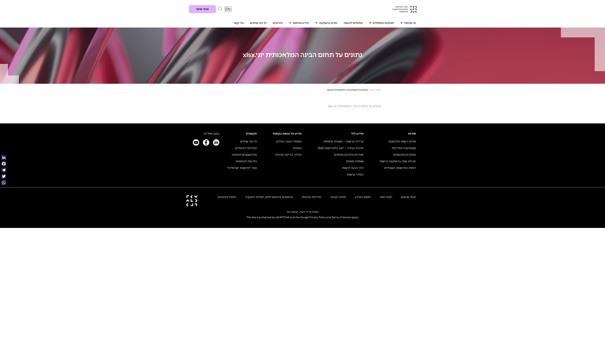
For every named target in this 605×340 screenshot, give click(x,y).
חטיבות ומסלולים (383, 23)
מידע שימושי (301, 23)
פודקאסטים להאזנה (244, 154)
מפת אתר (385, 197)
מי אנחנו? (410, 23)
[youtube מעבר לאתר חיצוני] (196, 143)
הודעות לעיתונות (246, 161)
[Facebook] (4, 164)
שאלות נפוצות (355, 161)
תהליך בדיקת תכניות (288, 154)
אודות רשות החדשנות (402, 141)
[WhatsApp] (4, 182)
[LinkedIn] (4, 157)
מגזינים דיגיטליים (246, 148)
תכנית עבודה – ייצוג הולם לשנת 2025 (341, 148)
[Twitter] (4, 176)
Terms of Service (341, 217)
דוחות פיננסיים (227, 197)
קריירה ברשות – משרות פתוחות (343, 141)
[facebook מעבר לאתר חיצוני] (206, 143)
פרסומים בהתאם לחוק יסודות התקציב (269, 197)
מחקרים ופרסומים (404, 154)
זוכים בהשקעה (328, 23)
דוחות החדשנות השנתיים (400, 168)
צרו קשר (238, 23)
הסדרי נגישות (355, 174)
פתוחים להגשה (353, 23)
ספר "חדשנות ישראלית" (242, 168)
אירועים (277, 23)
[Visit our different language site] (228, 9)
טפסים (297, 148)
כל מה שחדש (258, 23)
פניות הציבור (338, 197)
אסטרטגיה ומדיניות (404, 148)
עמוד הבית (375, 90)
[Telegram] (4, 170)
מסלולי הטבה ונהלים (289, 141)
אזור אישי (202, 9)
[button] (220, 9)
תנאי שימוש (408, 197)
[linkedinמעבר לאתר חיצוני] (216, 143)
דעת (302, 211)
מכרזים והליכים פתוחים (349, 154)
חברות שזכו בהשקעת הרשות (398, 161)
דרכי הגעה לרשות (353, 168)
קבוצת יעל (292, 211)
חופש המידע (363, 197)
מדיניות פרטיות (311, 197)
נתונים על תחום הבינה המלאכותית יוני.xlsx (354, 106)
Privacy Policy (318, 217)
